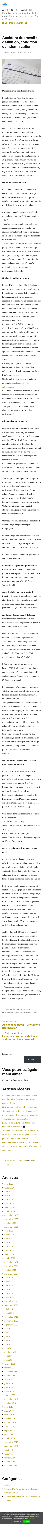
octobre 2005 (10, 1461)
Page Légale (16, 22)
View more (31, 1518)
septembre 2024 (11, 1274)
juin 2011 (8, 1453)
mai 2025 (8, 1242)
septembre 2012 (11, 1446)
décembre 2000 (11, 1465)
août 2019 (8, 1407)
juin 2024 (8, 1285)
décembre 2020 (11, 1371)
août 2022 (8, 1328)
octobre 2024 (10, 1270)
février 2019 (9, 1414)
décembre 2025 (11, 1215)
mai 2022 (8, 1340)
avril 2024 (8, 1293)
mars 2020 (9, 1391)
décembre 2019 (11, 1399)
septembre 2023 (11, 1305)
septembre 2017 (11, 1430)
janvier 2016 (9, 1438)
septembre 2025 (11, 1227)
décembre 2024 (11, 1262)
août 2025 (8, 1230)
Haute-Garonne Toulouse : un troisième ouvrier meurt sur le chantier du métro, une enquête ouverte (21, 1146)
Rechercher (7, 1054)
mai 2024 (8, 1289)
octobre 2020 (10, 1375)
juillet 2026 (9, 1187)
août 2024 (8, 1277)
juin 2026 (8, 1191)
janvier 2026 (9, 1211)
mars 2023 (9, 1313)
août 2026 (8, 1183)
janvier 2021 (9, 1367)
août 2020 (8, 1379)
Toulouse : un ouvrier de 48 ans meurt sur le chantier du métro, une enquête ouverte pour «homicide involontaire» (21, 1134)
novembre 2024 (11, 1266)
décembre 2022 (11, 1316)
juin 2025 (8, 1238)
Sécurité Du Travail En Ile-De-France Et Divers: (22, 1012)
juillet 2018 (9, 1426)
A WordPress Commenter (15, 1160)
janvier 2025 (9, 1258)
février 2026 (9, 1207)
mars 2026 (9, 1203)
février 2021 (9, 1364)
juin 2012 (8, 1450)
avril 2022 (8, 1344)
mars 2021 (9, 1360)
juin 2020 (8, 1383)
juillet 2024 (9, 1281)
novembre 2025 (11, 1219)
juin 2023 (8, 1309)
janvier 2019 (9, 1418)
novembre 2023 (11, 1301)
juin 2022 (8, 1336)
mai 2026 (8, 1195)
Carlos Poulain (10, 52)
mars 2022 (9, 1348)
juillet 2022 (9, 1332)
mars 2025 (9, 1250)
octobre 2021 (10, 1352)
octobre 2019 (10, 1403)
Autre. (7, 1485)
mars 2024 (9, 1297)
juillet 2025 (9, 1234)
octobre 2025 (10, 1223)
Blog (4, 22)
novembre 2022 (11, 1320)
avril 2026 (8, 1199)
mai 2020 (8, 1387)
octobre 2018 (10, 1422)
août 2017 (8, 1434)
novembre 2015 (11, 1442)
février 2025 (9, 1254)
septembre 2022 (11, 1324)
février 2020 (9, 1395)
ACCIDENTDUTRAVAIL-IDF (17, 9)
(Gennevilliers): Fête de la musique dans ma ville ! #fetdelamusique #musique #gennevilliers (20, 1099)
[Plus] (26, 23)
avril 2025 (8, 1246)
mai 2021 (8, 1356)
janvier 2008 (9, 1457)
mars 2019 (9, 1410)
